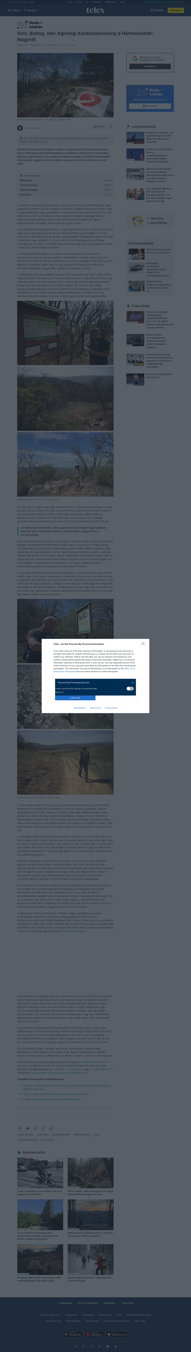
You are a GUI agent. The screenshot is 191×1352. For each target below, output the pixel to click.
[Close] (144, 644)
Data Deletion (80, 708)
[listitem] (94, 682)
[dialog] (95, 676)
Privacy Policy (111, 708)
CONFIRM (75, 698)
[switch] (130, 688)
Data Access (95, 708)
